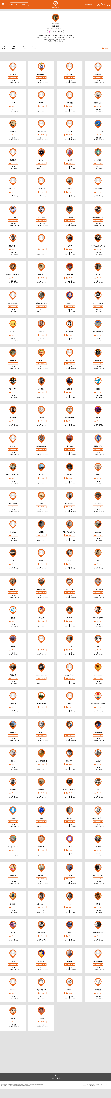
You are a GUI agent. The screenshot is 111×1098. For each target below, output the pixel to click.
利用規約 (92, 1085)
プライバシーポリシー (102, 1085)
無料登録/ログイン (90, 4)
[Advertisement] (13, 1060)
